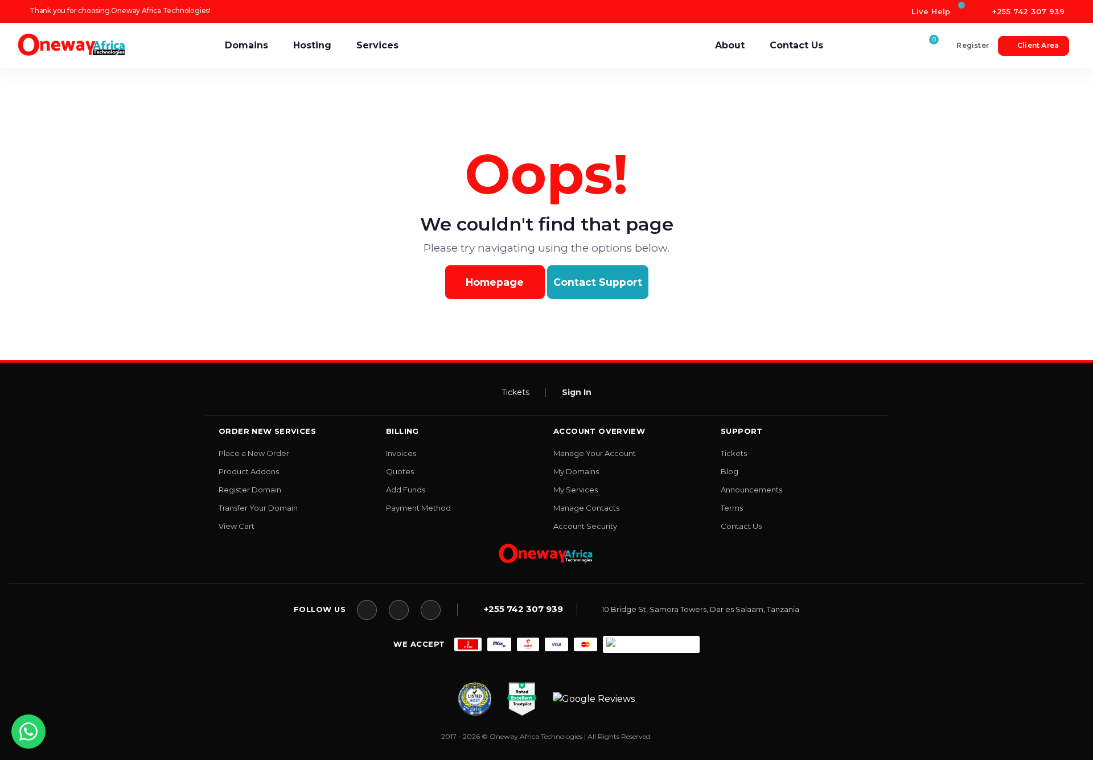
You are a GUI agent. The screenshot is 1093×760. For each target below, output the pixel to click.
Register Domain (250, 489)
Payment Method (418, 507)
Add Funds (405, 489)
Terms (732, 507)
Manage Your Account (594, 453)
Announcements (751, 489)
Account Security (585, 526)
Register (972, 45)
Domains (246, 45)
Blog (729, 471)
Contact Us (796, 45)
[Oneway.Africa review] (475, 698)
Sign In (576, 392)
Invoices (401, 453)
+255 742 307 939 (1027, 11)
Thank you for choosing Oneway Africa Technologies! (120, 10)
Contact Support (597, 282)
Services (377, 45)
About (730, 45)
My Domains (576, 471)
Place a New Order (254, 453)
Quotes (400, 471)
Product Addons (249, 471)
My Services (575, 489)
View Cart (236, 526)
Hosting (312, 45)
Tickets (515, 392)
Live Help (930, 11)
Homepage (495, 282)
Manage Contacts (586, 507)
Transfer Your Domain (258, 507)
